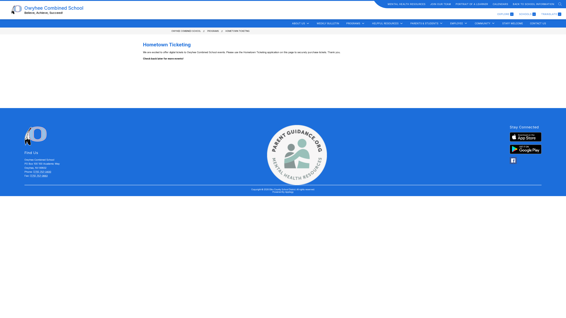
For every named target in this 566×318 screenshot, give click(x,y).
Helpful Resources (385, 23)
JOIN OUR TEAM (440, 4)
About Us (298, 23)
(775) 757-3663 (39, 175)
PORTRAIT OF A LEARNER (472, 4)
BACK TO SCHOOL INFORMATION (533, 4)
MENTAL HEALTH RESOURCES (407, 4)
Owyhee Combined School (186, 31)
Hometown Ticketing (238, 31)
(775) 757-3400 (42, 171)
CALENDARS (500, 4)
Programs (353, 23)
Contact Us (538, 23)
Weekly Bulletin (328, 23)
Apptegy (289, 192)
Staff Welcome (512, 23)
